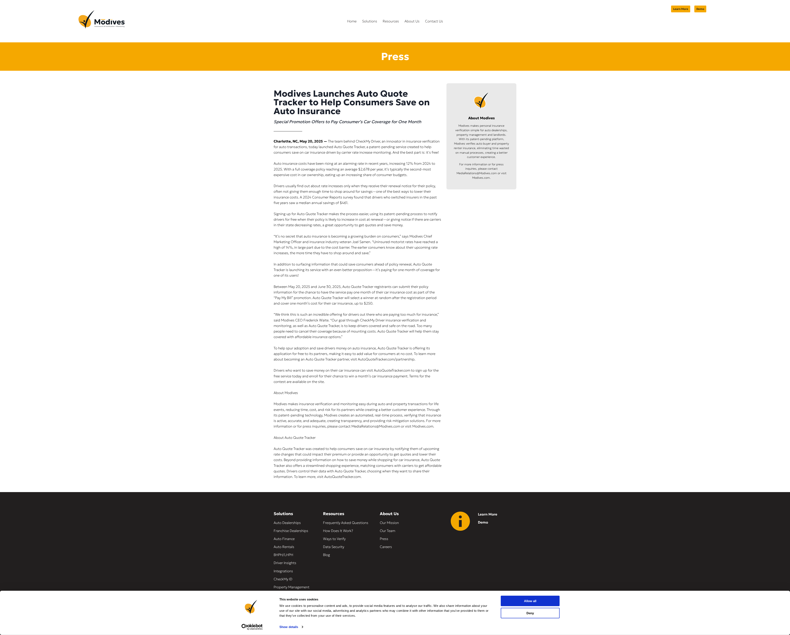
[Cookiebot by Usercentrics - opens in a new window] (252, 627)
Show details (288, 627)
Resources (391, 21)
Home (352, 21)
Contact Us (434, 21)
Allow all (530, 601)
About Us (411, 21)
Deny (530, 613)
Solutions (369, 21)
